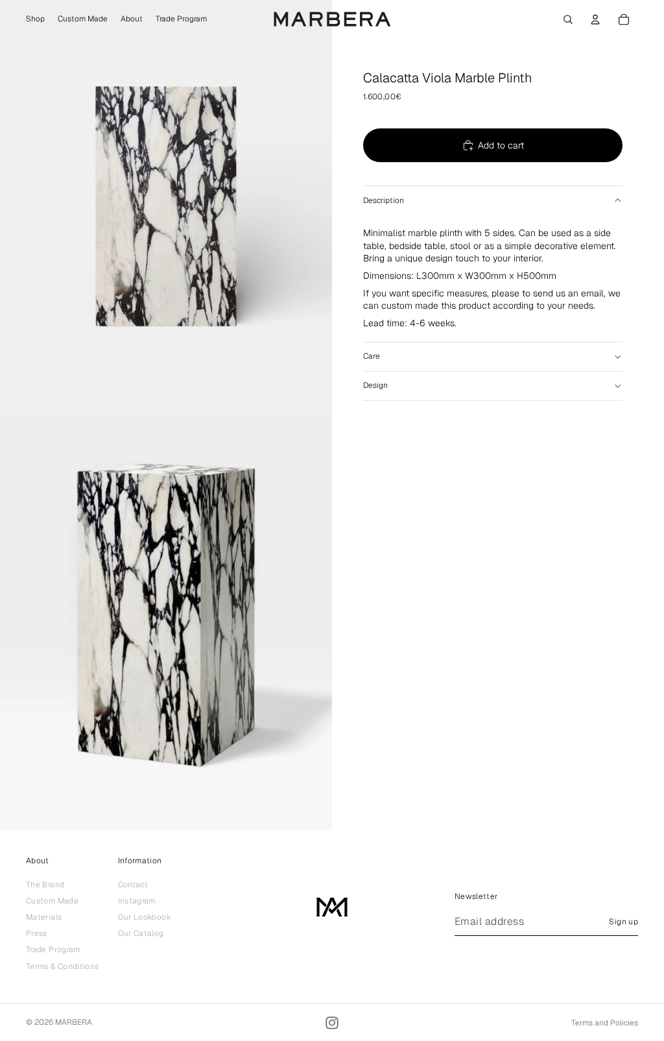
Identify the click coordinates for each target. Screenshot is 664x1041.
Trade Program (53, 950)
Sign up (623, 921)
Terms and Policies (604, 1023)
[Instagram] (332, 1023)
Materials (44, 917)
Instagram (137, 901)
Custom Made (52, 901)
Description (383, 200)
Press (36, 933)
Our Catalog (141, 933)
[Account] (595, 19)
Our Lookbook (144, 917)
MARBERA (73, 1022)
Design (375, 385)
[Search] (568, 19)
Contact (133, 884)
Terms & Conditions (62, 966)
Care (371, 356)
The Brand (45, 884)
